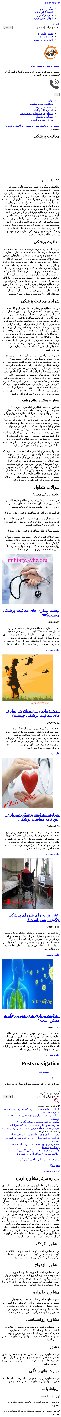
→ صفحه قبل (45, 1071)
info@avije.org (52, 1171)
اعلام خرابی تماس (43, 39)
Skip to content (52, 2)
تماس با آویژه (45, 33)
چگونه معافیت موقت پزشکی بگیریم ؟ (38, 1121)
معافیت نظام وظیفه (41, 103)
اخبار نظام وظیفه (43, 110)
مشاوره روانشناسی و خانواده (36, 113)
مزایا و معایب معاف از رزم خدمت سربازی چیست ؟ (31, 1128)
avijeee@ (55, 1165)
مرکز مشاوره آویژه (42, 119)
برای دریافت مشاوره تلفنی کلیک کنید (39, 1159)
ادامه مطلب (53, 649)
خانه (50, 100)
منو (56, 94)
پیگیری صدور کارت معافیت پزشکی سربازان (35, 1125)
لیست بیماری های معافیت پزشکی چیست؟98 (34, 1134)
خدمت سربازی (44, 107)
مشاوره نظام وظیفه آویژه (45, 65)
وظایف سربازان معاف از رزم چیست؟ (38, 1153)
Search (56, 23)
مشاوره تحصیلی (44, 116)
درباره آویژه (46, 36)
